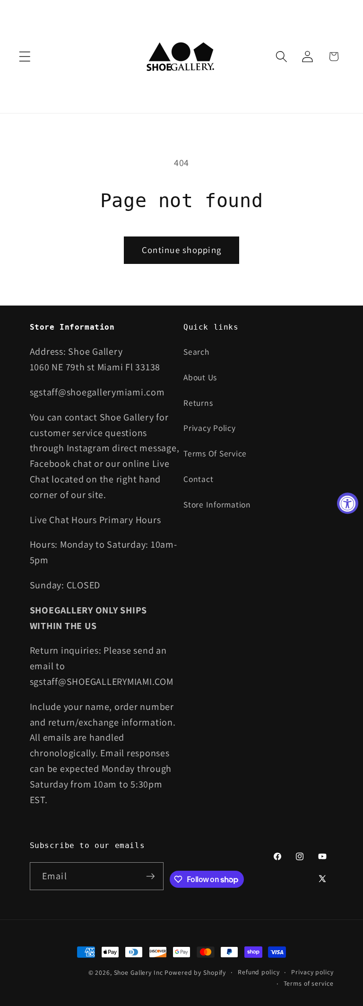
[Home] (181, 56)
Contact (198, 478)
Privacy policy (312, 972)
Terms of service (309, 983)
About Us (200, 377)
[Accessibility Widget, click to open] (347, 503)
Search (196, 351)
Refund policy (258, 972)
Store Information (217, 504)
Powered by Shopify (195, 972)
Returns (198, 402)
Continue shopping (181, 249)
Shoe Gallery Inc (138, 972)
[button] (25, 57)
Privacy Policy (209, 427)
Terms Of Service (215, 453)
